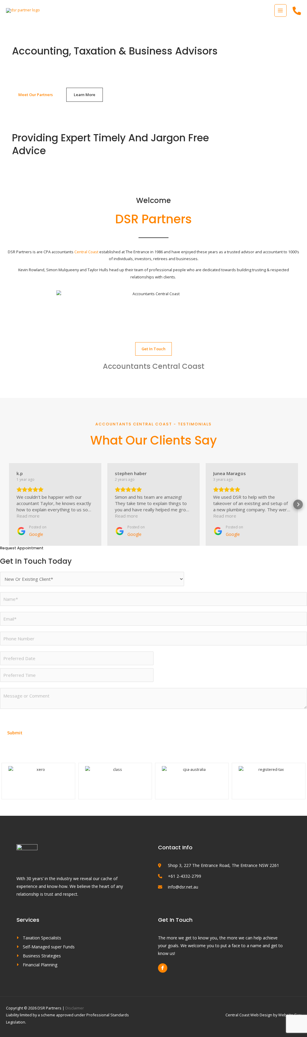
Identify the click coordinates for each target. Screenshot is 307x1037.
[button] (9, 504)
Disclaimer (74, 1008)
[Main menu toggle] (280, 10)
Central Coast (86, 251)
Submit (14, 733)
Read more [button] (28, 516)
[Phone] (297, 11)
